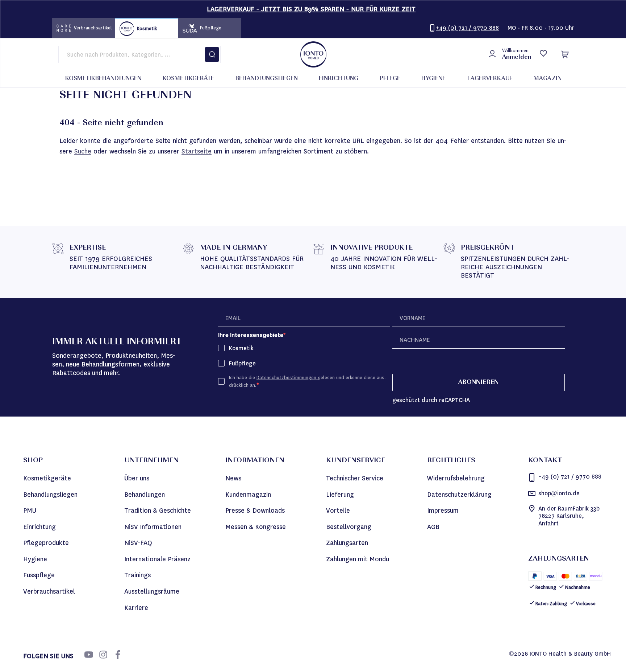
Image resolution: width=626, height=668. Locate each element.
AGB (433, 526)
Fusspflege (39, 575)
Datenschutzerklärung (459, 494)
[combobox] (139, 54)
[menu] (313, 78)
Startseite (196, 151)
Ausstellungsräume (151, 591)
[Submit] (212, 54)
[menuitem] (103, 79)
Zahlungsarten (347, 542)
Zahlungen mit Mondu (357, 559)
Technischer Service (354, 478)
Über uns (136, 478)
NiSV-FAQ (138, 542)
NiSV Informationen (152, 526)
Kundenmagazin (248, 494)
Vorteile (338, 510)
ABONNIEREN (478, 382)
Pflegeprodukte (46, 542)
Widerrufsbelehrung (456, 478)
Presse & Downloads (255, 510)
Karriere (136, 607)
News (233, 478)
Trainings (137, 575)
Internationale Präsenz (157, 559)
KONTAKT (545, 460)
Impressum (443, 510)
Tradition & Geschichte (157, 510)
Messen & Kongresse (255, 526)
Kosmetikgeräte (47, 478)
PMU (29, 510)
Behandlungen (144, 494)
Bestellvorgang (348, 526)
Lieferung (340, 494)
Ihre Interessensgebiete (250, 335)
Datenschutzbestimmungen (287, 377)
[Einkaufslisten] (543, 54)
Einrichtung (39, 526)
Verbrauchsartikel (49, 591)
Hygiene (35, 559)
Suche (82, 151)
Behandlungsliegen (50, 494)
